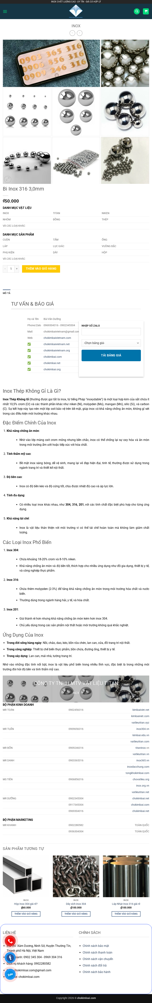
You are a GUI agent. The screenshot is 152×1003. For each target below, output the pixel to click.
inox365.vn (142, 760)
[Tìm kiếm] (137, 11)
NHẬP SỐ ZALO (91, 325)
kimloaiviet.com (140, 716)
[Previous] (3, 889)
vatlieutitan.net (140, 792)
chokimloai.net (52, 363)
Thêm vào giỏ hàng (41, 268)
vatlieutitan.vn (141, 754)
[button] (5, 11)
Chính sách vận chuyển (98, 959)
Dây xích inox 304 (76, 904)
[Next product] (72, 33)
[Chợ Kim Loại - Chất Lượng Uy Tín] (76, 11)
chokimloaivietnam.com (57, 338)
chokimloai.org (52, 369)
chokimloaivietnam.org (57, 350)
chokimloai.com (53, 356)
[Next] (149, 889)
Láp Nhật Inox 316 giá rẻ (126, 904)
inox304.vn (142, 729)
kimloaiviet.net (141, 709)
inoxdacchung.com (138, 766)
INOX (76, 26)
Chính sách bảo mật (96, 946)
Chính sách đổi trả (95, 965)
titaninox (141, 747)
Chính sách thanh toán (97, 952)
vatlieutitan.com (139, 741)
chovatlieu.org (141, 779)
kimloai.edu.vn (141, 735)
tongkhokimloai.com (137, 773)
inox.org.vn (142, 785)
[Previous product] (79, 33)
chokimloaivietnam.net (57, 344)
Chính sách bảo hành (96, 972)
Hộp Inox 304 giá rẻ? (26, 904)
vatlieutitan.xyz (140, 722)
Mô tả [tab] (6, 293)
